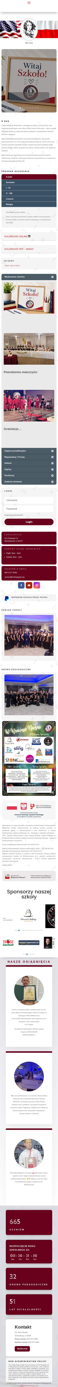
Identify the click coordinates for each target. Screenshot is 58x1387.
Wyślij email (22, 1349)
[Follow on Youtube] (29, 585)
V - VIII (9, 193)
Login (29, 521)
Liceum (9, 199)
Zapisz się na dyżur (12, 266)
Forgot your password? (13, 515)
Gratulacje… (12, 429)
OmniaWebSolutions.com (29, 1386)
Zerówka (10, 182)
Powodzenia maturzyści (20, 372)
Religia (9, 204)
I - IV (8, 188)
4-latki (9, 177)
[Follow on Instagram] (36, 585)
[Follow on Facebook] (21, 585)
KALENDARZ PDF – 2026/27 (19, 249)
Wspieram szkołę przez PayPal (29, 597)
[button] (15, 930)
